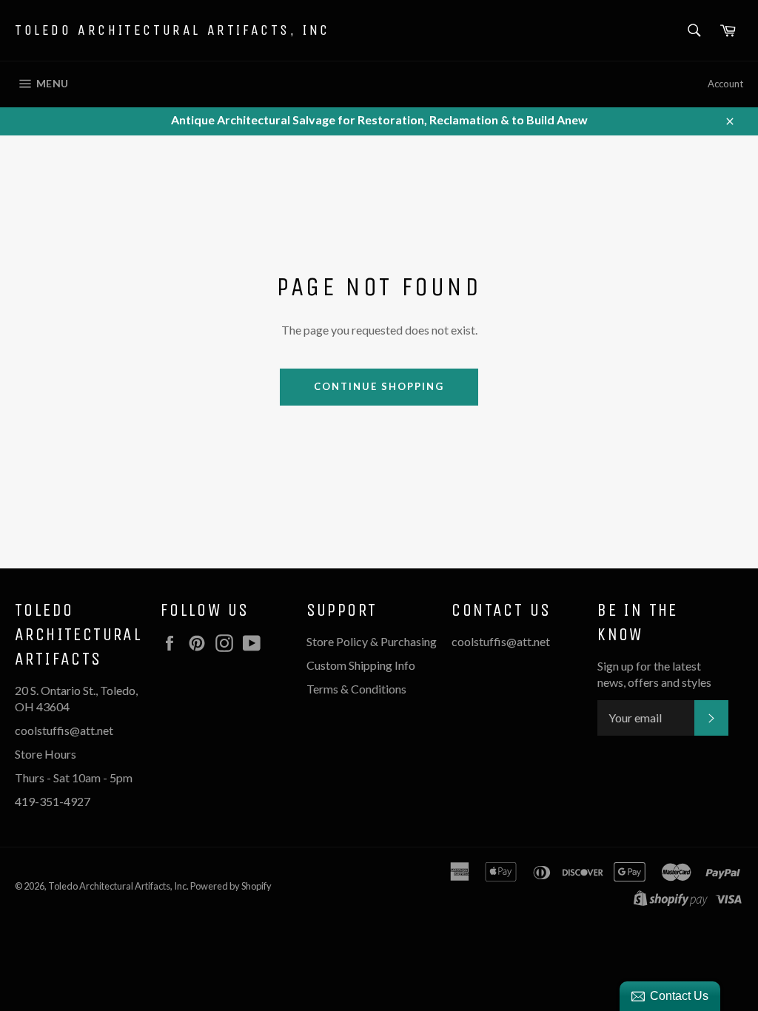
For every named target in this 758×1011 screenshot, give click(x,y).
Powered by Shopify (231, 886)
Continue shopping (378, 386)
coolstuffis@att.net (501, 641)
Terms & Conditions (356, 689)
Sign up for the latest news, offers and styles (654, 674)
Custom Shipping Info (361, 665)
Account (725, 84)
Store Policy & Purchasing (371, 641)
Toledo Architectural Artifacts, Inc (172, 29)
